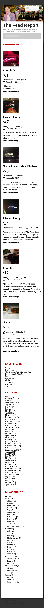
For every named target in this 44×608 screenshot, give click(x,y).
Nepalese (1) (12, 508)
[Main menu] (32, 8)
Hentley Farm (10, 370)
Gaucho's (9, 70)
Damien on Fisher (12, 378)
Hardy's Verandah (12, 368)
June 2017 (9, 396)
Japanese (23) (12, 519)
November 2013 (11, 470)
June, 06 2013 (11, 334)
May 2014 (8, 458)
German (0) (11, 549)
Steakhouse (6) (13, 582)
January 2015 (10, 442)
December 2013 (11, 468)
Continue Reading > (11, 91)
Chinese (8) (11, 501)
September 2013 (11, 474)
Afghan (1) (11, 568)
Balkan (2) (11, 551)
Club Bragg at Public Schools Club (18, 372)
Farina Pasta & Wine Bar (14, 374)
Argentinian (9, 80)
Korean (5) (11, 515)
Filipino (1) (11, 503)
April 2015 (9, 435)
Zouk (7, 376)
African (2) (9, 496)
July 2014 (8, 454)
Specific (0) (9, 575)
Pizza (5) (10, 578)
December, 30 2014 (14, 82)
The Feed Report (21, 25)
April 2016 (9, 413)
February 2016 (10, 417)
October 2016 (10, 401)
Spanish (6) (11, 554)
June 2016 (9, 409)
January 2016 (10, 419)
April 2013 (9, 485)
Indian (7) (10, 521)
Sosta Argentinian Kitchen (20, 166)
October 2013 (10, 472)
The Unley (9, 382)
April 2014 (9, 460)
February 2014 (10, 464)
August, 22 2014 (12, 178)
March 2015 (9, 437)
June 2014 (9, 456)
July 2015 (8, 429)
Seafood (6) (11, 580)
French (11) (11, 547)
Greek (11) (11, 542)
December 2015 (11, 421)
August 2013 (10, 476)
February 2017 (10, 399)
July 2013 (8, 478)
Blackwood (9, 380)
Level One (9, 384)
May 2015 (8, 433)
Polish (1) (10, 531)
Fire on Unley (11, 117)
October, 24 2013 (13, 280)
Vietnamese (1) (13, 506)
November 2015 (11, 423)
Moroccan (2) (12, 570)
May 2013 (8, 483)
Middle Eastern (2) (12, 566)
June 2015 (9, 431)
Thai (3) (10, 510)
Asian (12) (9, 499)
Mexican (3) (11, 563)
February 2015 (10, 440)
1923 (7, 386)
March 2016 (9, 415)
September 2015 (11, 427)
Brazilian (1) (11, 561)
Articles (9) (9, 573)
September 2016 (11, 403)
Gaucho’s (9, 268)
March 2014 (9, 462)
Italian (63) (11, 545)
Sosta (6, 322)
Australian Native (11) (15, 526)
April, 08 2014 (34, 228)
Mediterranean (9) (14, 538)
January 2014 (10, 466)
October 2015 (10, 425)
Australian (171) (11, 524)
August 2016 (10, 405)
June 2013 (9, 481)
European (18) (10, 529)
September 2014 (11, 450)
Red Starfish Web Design (20, 604)
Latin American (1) (12, 556)
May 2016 (8, 411)
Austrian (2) (11, 540)
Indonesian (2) (12, 517)
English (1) (11, 536)
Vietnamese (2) (13, 512)
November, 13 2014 (14, 129)
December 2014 (11, 444)
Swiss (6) (10, 533)
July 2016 (8, 407)
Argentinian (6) (13, 559)
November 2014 (11, 446)
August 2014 (10, 452)
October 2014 (10, 448)
